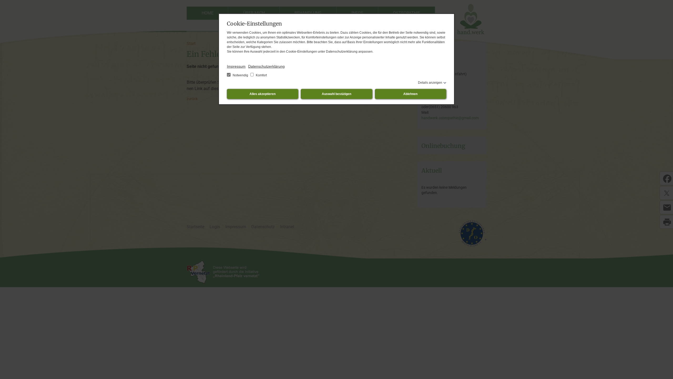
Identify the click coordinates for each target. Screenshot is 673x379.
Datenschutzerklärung (266, 66)
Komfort (261, 75)
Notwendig (240, 75)
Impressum (236, 66)
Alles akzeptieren (262, 94)
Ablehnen (410, 94)
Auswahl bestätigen (336, 94)
